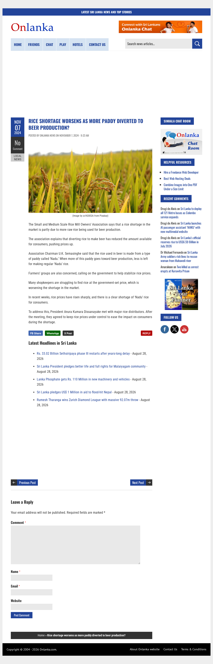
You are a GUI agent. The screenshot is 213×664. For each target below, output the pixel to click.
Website (16, 600)
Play (62, 44)
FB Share (35, 333)
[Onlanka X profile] (174, 327)
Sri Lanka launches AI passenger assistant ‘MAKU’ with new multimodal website (181, 227)
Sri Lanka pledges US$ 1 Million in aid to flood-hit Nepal (74, 392)
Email (15, 586)
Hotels (78, 44)
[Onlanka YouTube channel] (184, 327)
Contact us (97, 44)
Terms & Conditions (193, 649)
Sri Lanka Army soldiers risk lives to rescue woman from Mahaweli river (179, 256)
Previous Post (27, 482)
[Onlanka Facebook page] (165, 327)
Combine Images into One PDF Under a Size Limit (180, 186)
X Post (68, 333)
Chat (49, 44)
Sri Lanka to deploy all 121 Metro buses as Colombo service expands (181, 212)
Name (15, 571)
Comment (17, 149)
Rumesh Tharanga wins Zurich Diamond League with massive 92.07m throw (87, 400)
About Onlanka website (145, 649)
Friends (34, 44)
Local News (18, 157)
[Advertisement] (106, 84)
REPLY (146, 333)
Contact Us (170, 649)
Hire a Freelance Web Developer (181, 172)
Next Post (138, 482)
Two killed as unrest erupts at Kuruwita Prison (180, 268)
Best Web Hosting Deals (177, 178)
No (18, 142)
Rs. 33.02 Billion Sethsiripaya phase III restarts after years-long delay (83, 353)
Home (18, 44)
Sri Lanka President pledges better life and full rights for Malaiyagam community (91, 366)
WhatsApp (53, 333)
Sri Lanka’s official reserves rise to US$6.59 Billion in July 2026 (181, 241)
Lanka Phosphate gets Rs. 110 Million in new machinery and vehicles (83, 379)
